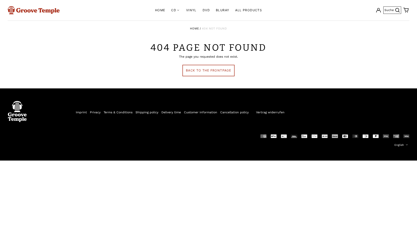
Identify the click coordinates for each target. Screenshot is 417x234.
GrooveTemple (27, 135)
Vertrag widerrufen (270, 112)
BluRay (222, 10)
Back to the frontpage (208, 70)
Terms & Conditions (118, 112)
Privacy (95, 112)
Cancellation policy (234, 112)
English (399, 144)
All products (248, 10)
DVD (206, 10)
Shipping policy (147, 112)
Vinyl (191, 10)
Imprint (81, 112)
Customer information (200, 112)
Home (160, 10)
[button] (406, 10)
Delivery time (171, 112)
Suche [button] (392, 11)
